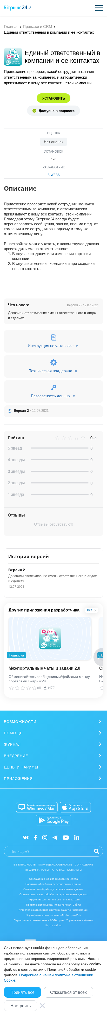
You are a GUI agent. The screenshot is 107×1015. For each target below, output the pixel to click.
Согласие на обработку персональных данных (53, 889)
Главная (11, 26)
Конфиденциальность (55, 864)
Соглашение (84, 864)
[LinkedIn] (76, 837)
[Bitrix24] (17, 8)
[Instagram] (44, 837)
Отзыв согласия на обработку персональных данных (53, 894)
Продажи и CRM (37, 26)
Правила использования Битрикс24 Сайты (53, 904)
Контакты (74, 869)
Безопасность (25, 864)
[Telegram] (54, 837)
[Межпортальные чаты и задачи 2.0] (50, 638)
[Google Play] (53, 820)
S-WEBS (54, 174)
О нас (60, 869)
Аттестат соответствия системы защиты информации (53, 910)
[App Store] (75, 807)
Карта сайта (53, 925)
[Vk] (26, 837)
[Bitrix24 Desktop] (37, 807)
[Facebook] (35, 837)
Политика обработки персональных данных (53, 884)
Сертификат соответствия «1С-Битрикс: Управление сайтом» (53, 920)
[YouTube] (66, 837)
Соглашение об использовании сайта (53, 878)
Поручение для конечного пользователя (53, 899)
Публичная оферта (39, 869)
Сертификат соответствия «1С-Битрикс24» (53, 915)
